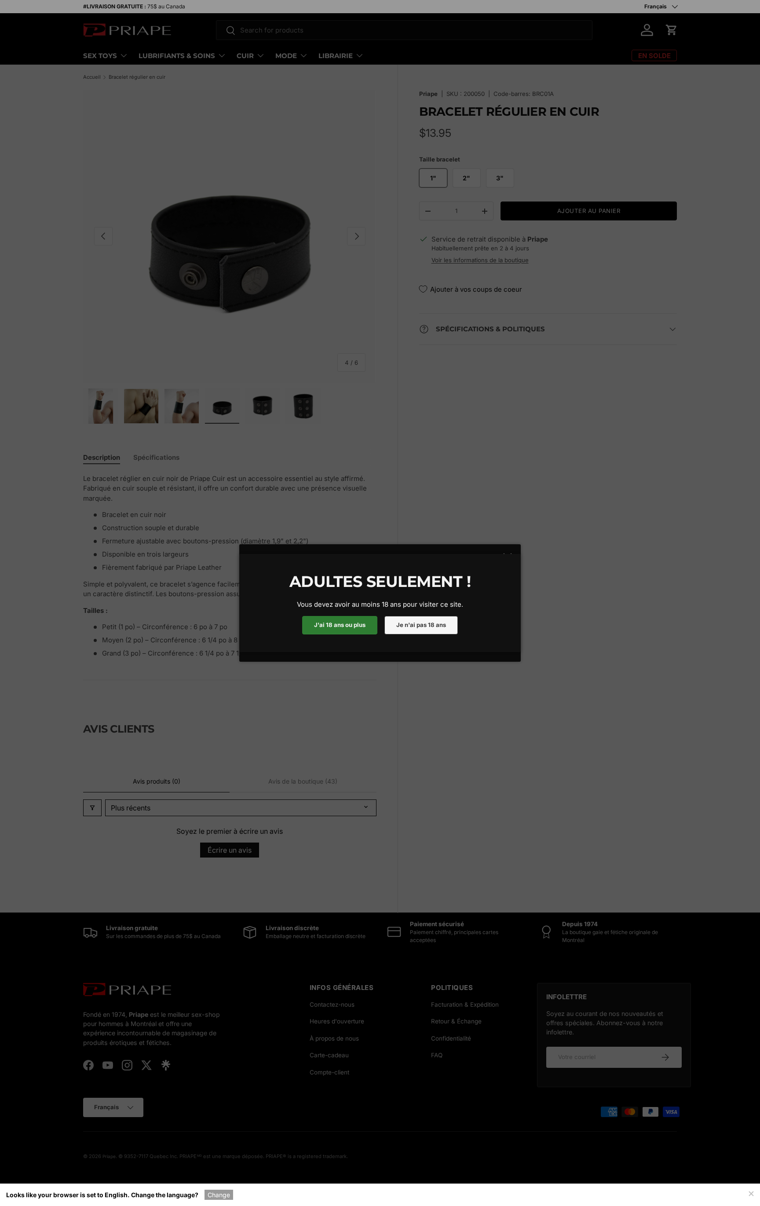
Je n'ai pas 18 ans (421, 624)
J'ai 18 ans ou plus (339, 624)
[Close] (751, 1193)
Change (219, 1195)
